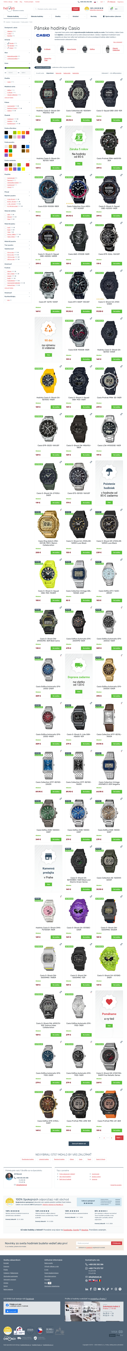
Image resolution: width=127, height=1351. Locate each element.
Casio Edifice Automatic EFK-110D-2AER (48, 1074)
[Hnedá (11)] (10, 137)
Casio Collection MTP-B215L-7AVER (109, 735)
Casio (80, 1159)
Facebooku (67, 1230)
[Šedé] (14, 155)
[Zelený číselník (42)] (14, 132)
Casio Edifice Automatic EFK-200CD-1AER (109, 640)
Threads (116, 1289)
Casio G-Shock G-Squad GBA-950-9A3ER (48, 592)
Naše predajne (8, 1289)
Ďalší (118, 1138)
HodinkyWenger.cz (25, 1345)
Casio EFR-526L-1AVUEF (109, 254)
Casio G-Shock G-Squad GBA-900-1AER (78, 398)
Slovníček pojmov (50, 1276)
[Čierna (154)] (6, 164)
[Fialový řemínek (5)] (14, 169)
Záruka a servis (96, 1176)
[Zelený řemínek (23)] (19, 164)
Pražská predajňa (28, 1)
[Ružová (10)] (19, 137)
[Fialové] (6, 155)
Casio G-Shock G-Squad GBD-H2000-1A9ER (48, 255)
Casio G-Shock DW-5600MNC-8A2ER (109, 929)
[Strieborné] (6, 146)
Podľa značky (24, 22)
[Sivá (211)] (14, 164)
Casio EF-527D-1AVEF (48, 302)
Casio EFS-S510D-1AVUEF (79, 493)
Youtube (100, 1289)
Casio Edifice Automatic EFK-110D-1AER (78, 1074)
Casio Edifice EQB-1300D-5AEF (109, 831)
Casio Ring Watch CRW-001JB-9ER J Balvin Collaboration (48, 543)
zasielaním (89, 1247)
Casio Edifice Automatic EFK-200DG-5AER (109, 687)
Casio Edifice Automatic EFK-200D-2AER (48, 687)
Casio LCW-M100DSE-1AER (109, 445)
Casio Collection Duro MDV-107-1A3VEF (79, 207)
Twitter (104, 1289)
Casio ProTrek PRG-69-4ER (109, 1121)
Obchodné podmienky (11, 1276)
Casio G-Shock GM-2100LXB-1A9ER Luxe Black (109, 542)
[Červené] (6, 151)
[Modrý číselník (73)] (6, 137)
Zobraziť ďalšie (9, 97)
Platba (6, 1270)
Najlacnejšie (67, 73)
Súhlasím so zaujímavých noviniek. (92, 1247)
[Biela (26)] (23, 164)
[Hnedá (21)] (10, 164)
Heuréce (84, 1230)
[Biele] (19, 146)
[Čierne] (23, 146)
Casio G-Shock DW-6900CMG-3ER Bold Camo (48, 640)
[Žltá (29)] (19, 132)
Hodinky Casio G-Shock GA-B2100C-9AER (48, 398)
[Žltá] (19, 151)
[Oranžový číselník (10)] (23, 132)
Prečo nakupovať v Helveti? (67, 1174)
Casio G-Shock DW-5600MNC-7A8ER (48, 976)
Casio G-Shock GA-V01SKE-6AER (79, 929)
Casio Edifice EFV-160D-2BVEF (109, 592)
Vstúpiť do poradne (115, 1185)
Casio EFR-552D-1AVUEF (48, 445)
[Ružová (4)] (6, 169)
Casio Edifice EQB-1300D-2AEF (79, 831)
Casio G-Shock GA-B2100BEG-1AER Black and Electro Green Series (78, 880)
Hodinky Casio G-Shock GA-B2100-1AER (48, 159)
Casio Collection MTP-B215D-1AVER (78, 783)
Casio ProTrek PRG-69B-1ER (79, 1121)
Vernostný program (10, 1279)
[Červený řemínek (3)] (27, 164)
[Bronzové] (27, 151)
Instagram (95, 1289)
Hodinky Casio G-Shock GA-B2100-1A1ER (109, 351)
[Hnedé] (23, 151)
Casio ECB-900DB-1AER (78, 350)
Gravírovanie (95, 1174)
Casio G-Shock (100, 1159)
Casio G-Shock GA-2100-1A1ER (109, 303)
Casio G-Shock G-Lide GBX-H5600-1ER (79, 735)
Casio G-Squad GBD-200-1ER (109, 111)
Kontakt (37, 1)
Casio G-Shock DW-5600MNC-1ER (78, 976)
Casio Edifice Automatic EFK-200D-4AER (48, 735)
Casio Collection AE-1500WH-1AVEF (78, 112)
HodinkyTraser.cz (37, 1345)
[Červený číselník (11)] (27, 132)
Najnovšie (58, 73)
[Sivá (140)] (14, 137)
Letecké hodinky (44, 1159)
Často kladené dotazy (51, 1273)
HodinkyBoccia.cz (48, 1345)
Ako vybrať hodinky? (65, 1176)
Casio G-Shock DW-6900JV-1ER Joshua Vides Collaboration (48, 1025)
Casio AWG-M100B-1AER (78, 254)
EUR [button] (102, 2)
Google (76, 1230)
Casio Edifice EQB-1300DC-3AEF (48, 831)
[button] (96, 2)
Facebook (91, 1289)
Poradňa (47, 1279)
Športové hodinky (59, 1159)
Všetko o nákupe (8, 1)
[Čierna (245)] (6, 132)
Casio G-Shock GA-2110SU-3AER (48, 494)
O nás (46, 1270)
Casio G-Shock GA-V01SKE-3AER (109, 976)
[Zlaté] (10, 146)
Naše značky (48, 1263)
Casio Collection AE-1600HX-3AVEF (109, 879)
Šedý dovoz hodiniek (65, 1179)
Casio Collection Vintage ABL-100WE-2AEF (78, 592)
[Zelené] (10, 151)
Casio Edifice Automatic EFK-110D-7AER (78, 1024)
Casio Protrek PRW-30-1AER (109, 397)
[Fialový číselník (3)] (23, 137)
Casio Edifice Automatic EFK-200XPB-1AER (78, 640)
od (5, 72)
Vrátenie (6, 1273)
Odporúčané (50, 73)
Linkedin (87, 1289)
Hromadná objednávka (51, 1286)
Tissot (89, 1159)
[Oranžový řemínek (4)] (10, 169)
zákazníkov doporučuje (96, 10)
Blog (21, 1)
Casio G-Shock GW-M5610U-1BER (78, 446)
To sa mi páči (12, 1311)
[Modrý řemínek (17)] (19, 169)
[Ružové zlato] (14, 146)
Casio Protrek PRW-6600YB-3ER (109, 159)
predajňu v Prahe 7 (98, 1299)
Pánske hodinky (16, 22)
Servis (6, 1286)
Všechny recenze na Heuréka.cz (52, 1205)
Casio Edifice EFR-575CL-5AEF (48, 1122)
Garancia (94, 1179)
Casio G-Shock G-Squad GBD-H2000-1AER (109, 207)
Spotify (120, 1289)
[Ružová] (14, 151)
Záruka (6, 1283)
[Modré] (27, 146)
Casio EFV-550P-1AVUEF (79, 302)
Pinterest (112, 1289)
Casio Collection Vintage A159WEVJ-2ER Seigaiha (109, 783)
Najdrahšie (76, 73)
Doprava (6, 1266)
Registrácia (120, 2)
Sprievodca (113, 16)
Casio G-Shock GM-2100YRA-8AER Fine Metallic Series (109, 1074)
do (18, 72)
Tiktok (108, 1289)
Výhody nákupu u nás (51, 1266)
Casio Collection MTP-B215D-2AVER (48, 783)
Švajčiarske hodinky (28, 1159)
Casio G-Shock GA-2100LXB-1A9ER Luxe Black (78, 542)
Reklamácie (14, 1273)
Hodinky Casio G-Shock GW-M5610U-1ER (48, 112)
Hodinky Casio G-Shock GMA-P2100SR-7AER (48, 929)
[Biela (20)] (10, 132)
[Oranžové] (10, 155)
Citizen (72, 1159)
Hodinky (8, 22)
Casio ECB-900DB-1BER (48, 206)
